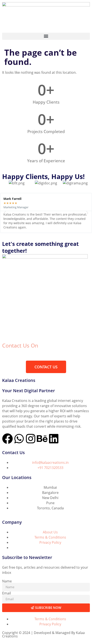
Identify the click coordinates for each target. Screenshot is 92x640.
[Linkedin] (53, 438)
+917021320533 (14, 354)
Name (7, 581)
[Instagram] (30, 438)
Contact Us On (20, 345)
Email (6, 593)
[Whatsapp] (19, 438)
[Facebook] (7, 438)
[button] (46, 36)
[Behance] (42, 438)
